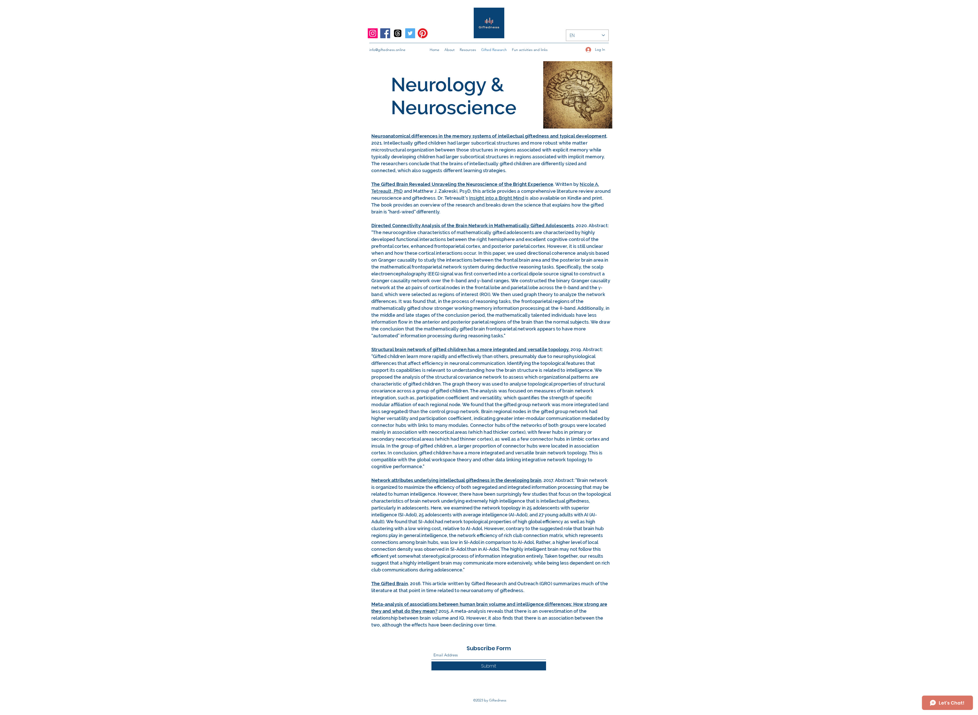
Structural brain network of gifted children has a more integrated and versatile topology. (470, 349)
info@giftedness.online (387, 49)
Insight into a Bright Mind (496, 198)
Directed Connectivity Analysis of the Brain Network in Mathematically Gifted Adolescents (472, 225)
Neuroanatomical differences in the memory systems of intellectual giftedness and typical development (488, 136)
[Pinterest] (423, 33)
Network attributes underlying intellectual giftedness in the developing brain (456, 480)
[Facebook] (385, 33)
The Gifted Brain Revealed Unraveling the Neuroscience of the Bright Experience (462, 184)
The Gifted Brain (389, 583)
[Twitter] (410, 33)
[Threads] (398, 33)
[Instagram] (373, 33)
